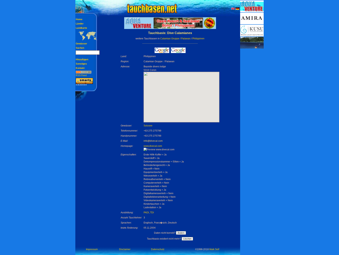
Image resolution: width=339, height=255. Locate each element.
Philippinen (198, 38)
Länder (80, 23)
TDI (152, 212)
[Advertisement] (252, 107)
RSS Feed (81, 75)
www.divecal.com (153, 146)
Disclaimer (124, 249)
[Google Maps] (162, 52)
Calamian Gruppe (169, 38)
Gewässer (81, 43)
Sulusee (148, 125)
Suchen (80, 48)
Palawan (185, 38)
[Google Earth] (178, 52)
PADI (146, 212)
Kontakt (80, 68)
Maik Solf (214, 249)
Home (79, 19)
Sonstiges (81, 63)
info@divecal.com (153, 141)
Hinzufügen (82, 59)
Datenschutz (157, 249)
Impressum (92, 249)
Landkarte (81, 28)
